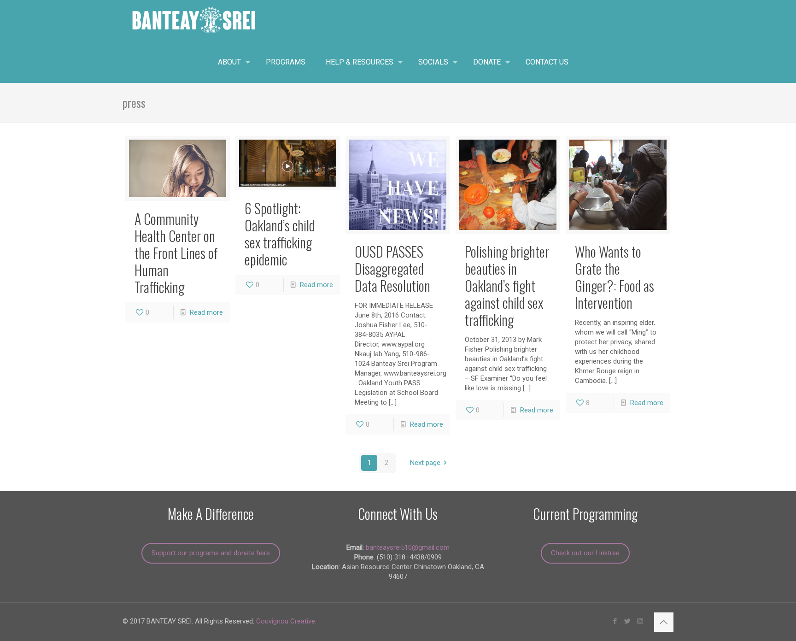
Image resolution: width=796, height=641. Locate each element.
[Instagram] (640, 621)
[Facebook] (615, 621)
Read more (206, 312)
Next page (425, 463)
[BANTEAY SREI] (194, 20)
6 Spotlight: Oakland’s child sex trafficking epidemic (280, 234)
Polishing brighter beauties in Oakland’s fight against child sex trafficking (507, 285)
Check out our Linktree (585, 553)
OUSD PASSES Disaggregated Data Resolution (392, 268)
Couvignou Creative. (286, 621)
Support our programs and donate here (211, 553)
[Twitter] (627, 621)
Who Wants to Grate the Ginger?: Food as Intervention (614, 277)
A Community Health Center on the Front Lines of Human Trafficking (176, 252)
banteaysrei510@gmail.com (408, 547)
